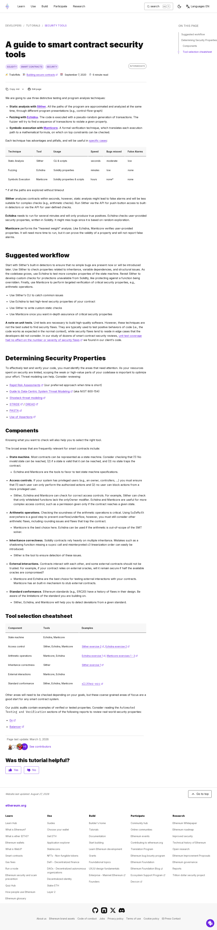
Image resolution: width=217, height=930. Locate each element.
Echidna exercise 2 (117, 646)
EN (200, 6)
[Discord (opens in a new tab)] (122, 910)
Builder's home (97, 823)
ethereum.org (15, 805)
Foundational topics (100, 862)
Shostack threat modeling (27, 397)
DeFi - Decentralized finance (63, 862)
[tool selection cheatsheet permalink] (4, 616)
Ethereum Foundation (142, 862)
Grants (92, 855)
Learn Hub (11, 823)
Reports (177, 868)
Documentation (97, 836)
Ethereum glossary (15, 898)
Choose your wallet (58, 829)
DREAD (31, 404)
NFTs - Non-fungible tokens (62, 855)
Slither (41, 106)
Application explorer (58, 842)
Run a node (11, 868)
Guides (51, 823)
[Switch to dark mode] (179, 6)
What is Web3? (13, 849)
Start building (96, 842)
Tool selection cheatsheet (197, 51)
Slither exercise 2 (93, 646)
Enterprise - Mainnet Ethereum (107, 875)
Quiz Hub (10, 885)
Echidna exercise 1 (93, 655)
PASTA (15, 410)
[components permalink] (4, 430)
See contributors (40, 746)
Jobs (102, 918)
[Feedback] (210, 923)
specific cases (98, 140)
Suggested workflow (193, 34)
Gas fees (10, 862)
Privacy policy (115, 918)
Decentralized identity (59, 878)
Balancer (16, 726)
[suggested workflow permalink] (4, 255)
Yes (16, 770)
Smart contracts (14, 855)
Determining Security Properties (199, 40)
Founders (94, 881)
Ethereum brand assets (62, 918)
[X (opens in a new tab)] (113, 910)
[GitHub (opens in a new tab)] (95, 910)
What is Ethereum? (15, 829)
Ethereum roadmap (183, 829)
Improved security (183, 836)
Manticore (51, 128)
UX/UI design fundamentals (104, 868)
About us (41, 918)
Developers (13, 25)
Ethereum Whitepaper (185, 823)
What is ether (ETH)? (17, 836)
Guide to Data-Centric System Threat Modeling (41, 391)
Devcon (136, 881)
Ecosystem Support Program (148, 875)
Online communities (141, 829)
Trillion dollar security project (189, 875)
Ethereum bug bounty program (148, 855)
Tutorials (33, 25)
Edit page (34, 89)
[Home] (7, 6)
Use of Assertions (22, 417)
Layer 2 (51, 891)
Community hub (139, 823)
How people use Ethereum (20, 891)
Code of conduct (87, 918)
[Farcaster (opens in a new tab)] (104, 910)
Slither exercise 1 (93, 664)
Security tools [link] (56, 25)
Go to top (202, 794)
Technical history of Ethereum (189, 842)
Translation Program (142, 849)
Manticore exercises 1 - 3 (122, 655)
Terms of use (133, 918)
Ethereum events (140, 836)
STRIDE (16, 404)
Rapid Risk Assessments (26, 385)
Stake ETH (53, 885)
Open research (181, 849)
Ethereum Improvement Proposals (191, 855)
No (34, 770)
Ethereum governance (185, 862)
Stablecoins (53, 849)
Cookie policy (151, 918)
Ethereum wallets (14, 842)
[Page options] (23, 89)
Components (190, 45)
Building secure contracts (42, 74)
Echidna (32, 117)
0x (12, 720)
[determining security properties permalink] (4, 358)
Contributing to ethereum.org (147, 842)
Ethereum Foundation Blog (147, 868)
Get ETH (51, 836)
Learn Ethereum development (105, 849)
